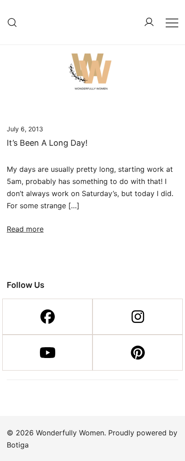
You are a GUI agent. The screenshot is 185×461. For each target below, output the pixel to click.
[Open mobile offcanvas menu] (172, 22)
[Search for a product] (12, 22)
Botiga (18, 444)
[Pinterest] (137, 353)
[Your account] (149, 22)
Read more (25, 228)
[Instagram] (137, 317)
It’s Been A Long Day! (47, 143)
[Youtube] (47, 353)
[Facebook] (47, 317)
